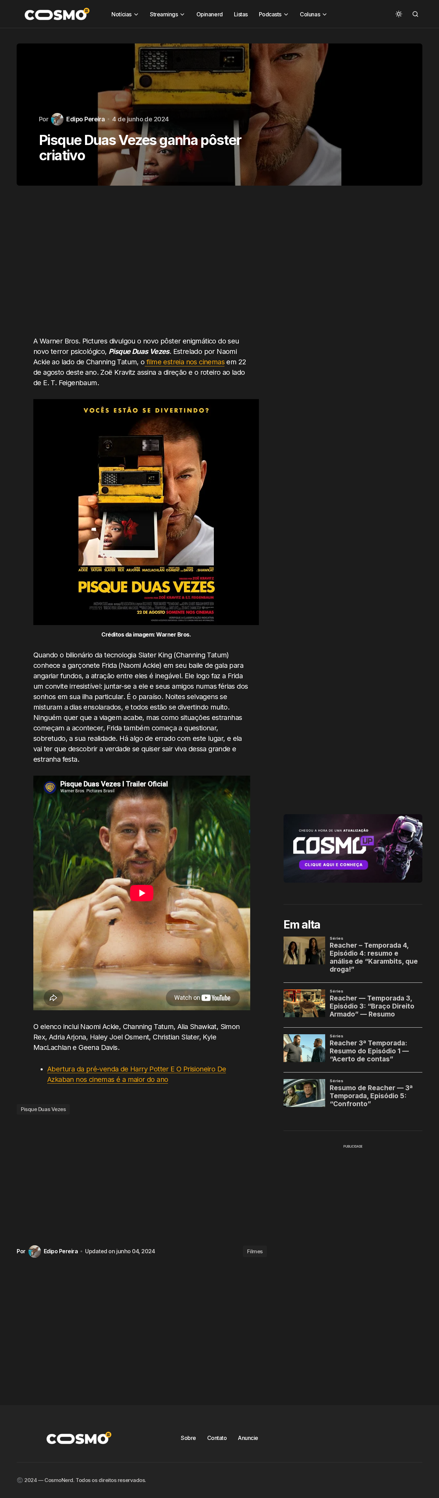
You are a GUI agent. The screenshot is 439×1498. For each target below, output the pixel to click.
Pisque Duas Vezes (43, 1109)
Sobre (188, 1437)
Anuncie (248, 1437)
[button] (399, 14)
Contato (217, 1437)
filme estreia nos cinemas (185, 362)
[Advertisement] (142, 265)
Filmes (255, 1251)
